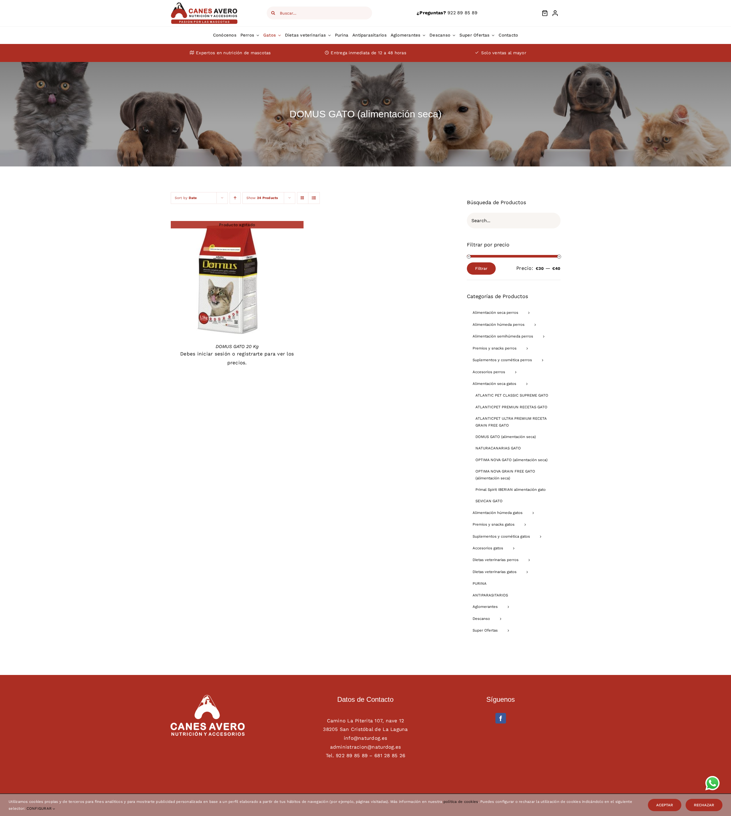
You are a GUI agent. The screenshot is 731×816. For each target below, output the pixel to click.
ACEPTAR (664, 805)
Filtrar (481, 268)
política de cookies (460, 801)
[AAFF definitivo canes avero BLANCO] (207, 697)
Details (228, 279)
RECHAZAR (704, 805)
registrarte (250, 354)
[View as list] (314, 198)
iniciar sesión (214, 354)
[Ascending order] (235, 198)
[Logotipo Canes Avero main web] (204, 4)
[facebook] (500, 718)
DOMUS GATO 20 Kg (237, 346)
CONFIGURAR (40, 808)
